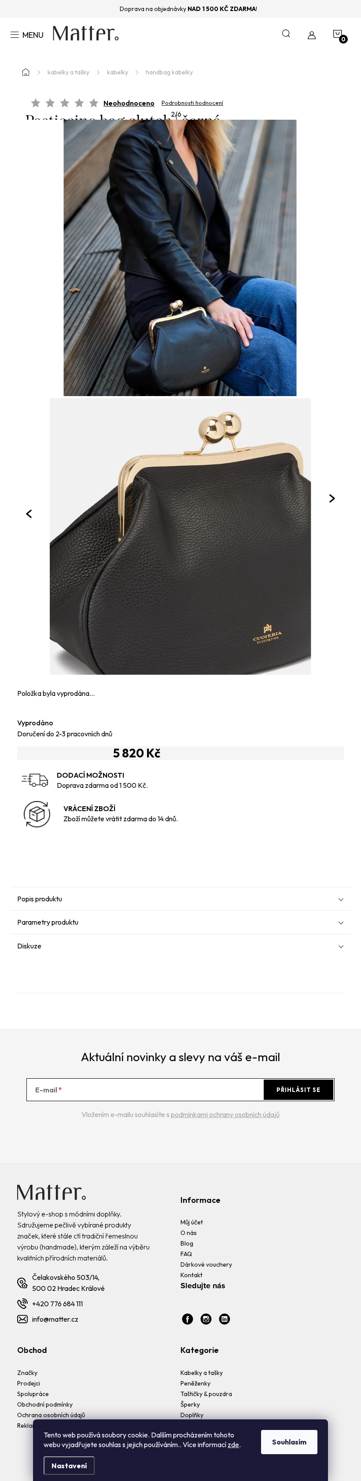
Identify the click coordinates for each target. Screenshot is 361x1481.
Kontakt (191, 1275)
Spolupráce (33, 1394)
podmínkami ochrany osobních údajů (225, 1114)
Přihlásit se (298, 1089)
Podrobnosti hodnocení (192, 102)
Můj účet (191, 1222)
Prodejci (28, 1383)
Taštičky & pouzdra (206, 1394)
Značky (27, 1373)
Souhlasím (289, 1441)
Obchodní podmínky (45, 1404)
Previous (28, 513)
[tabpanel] (180, 536)
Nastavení (69, 1465)
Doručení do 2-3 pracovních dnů (64, 733)
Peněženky (195, 1383)
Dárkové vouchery (206, 1264)
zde (233, 1444)
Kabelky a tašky (201, 1373)
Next (332, 498)
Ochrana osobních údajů (51, 1415)
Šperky (190, 1404)
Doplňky (191, 1415)
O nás (188, 1233)
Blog (186, 1243)
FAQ (186, 1254)
